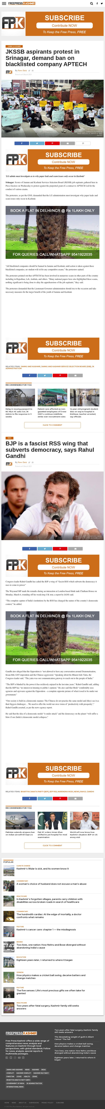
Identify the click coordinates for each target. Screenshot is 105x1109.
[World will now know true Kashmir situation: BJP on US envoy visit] (84, 828)
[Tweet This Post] (37, 142)
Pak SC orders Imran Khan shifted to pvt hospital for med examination (52, 834)
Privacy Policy (47, 1103)
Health (27, 1076)
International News (15, 1087)
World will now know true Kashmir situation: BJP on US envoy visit (83, 834)
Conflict (10, 1073)
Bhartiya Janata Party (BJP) (35, 792)
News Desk (22, 70)
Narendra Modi (65, 792)
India (43, 1070)
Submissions (34, 1103)
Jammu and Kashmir (30, 366)
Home (7, 1103)
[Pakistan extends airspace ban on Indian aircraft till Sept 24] (20, 828)
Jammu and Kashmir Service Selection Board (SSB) (66, 366)
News (76, 792)
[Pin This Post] (52, 142)
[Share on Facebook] (21, 142)
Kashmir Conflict (24, 1073)
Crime (34, 1076)
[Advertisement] (53, 315)
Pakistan (10, 1076)
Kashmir (35, 1070)
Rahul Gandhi (87, 792)
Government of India (15, 1083)
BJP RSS (53, 792)
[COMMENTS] (83, 142)
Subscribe (60, 1103)
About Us (22, 1103)
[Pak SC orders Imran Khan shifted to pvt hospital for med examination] (52, 828)
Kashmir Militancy (41, 1073)
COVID (19, 1076)
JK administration (34, 1083)
